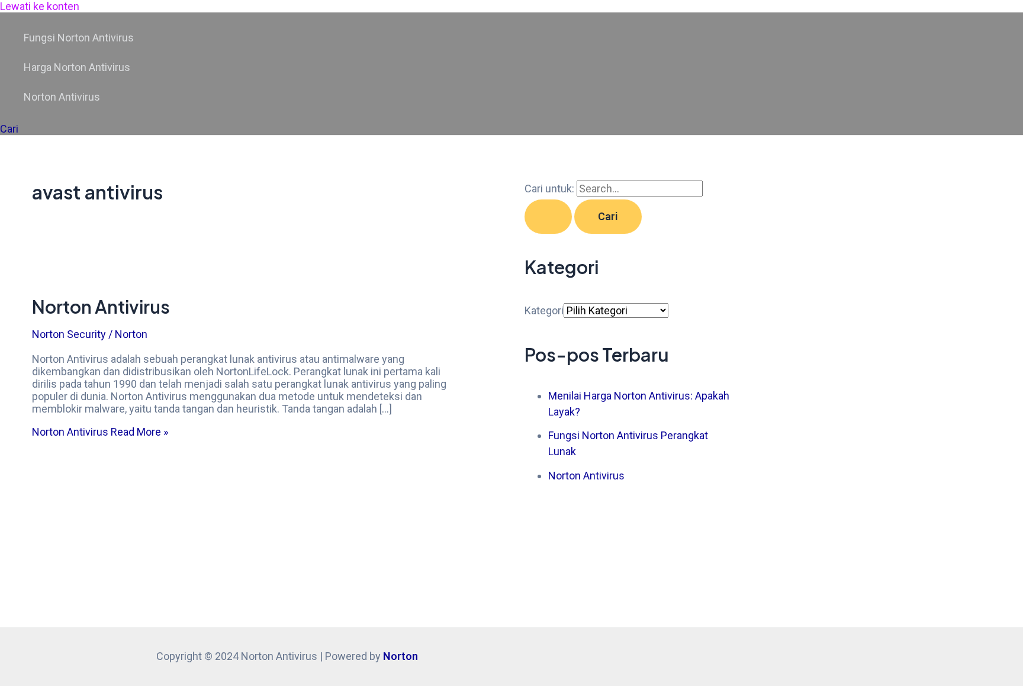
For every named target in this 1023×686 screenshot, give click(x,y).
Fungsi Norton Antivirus (79, 37)
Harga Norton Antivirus (77, 67)
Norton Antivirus (62, 97)
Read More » (100, 432)
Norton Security (69, 334)
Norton (400, 656)
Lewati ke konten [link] (39, 6)
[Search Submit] (548, 216)
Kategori (544, 310)
